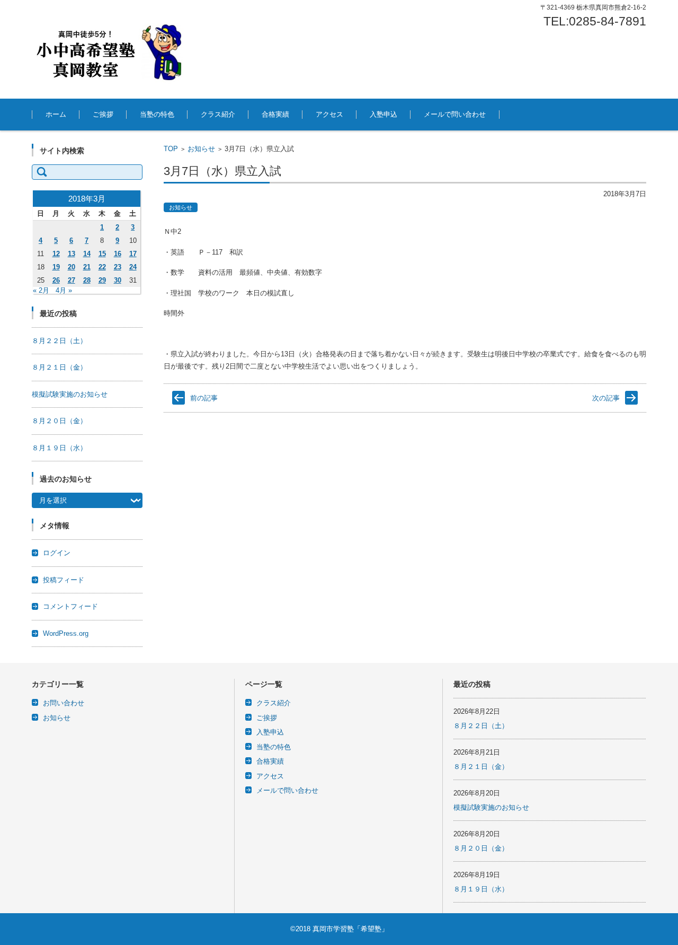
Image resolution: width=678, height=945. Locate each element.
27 (71, 280)
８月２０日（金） (59, 421)
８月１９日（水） (59, 448)
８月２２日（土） (59, 341)
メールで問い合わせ (455, 114)
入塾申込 (383, 114)
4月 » (64, 290)
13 (71, 254)
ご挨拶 (103, 114)
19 (56, 267)
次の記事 (606, 398)
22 (102, 267)
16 (117, 254)
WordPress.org (65, 633)
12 (56, 254)
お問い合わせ (63, 703)
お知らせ (201, 149)
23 (117, 267)
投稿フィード (63, 580)
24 (133, 267)
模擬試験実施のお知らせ (70, 394)
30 (117, 280)
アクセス (329, 114)
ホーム (56, 114)
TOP (171, 149)
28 (87, 280)
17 (133, 254)
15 (102, 254)
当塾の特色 (157, 114)
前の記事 (204, 398)
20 (71, 267)
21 (87, 267)
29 (102, 280)
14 (87, 254)
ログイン (56, 553)
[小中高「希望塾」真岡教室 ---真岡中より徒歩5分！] (111, 49)
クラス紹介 (218, 114)
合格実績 (275, 114)
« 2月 (41, 290)
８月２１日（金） (59, 367)
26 (56, 280)
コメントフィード (70, 606)
